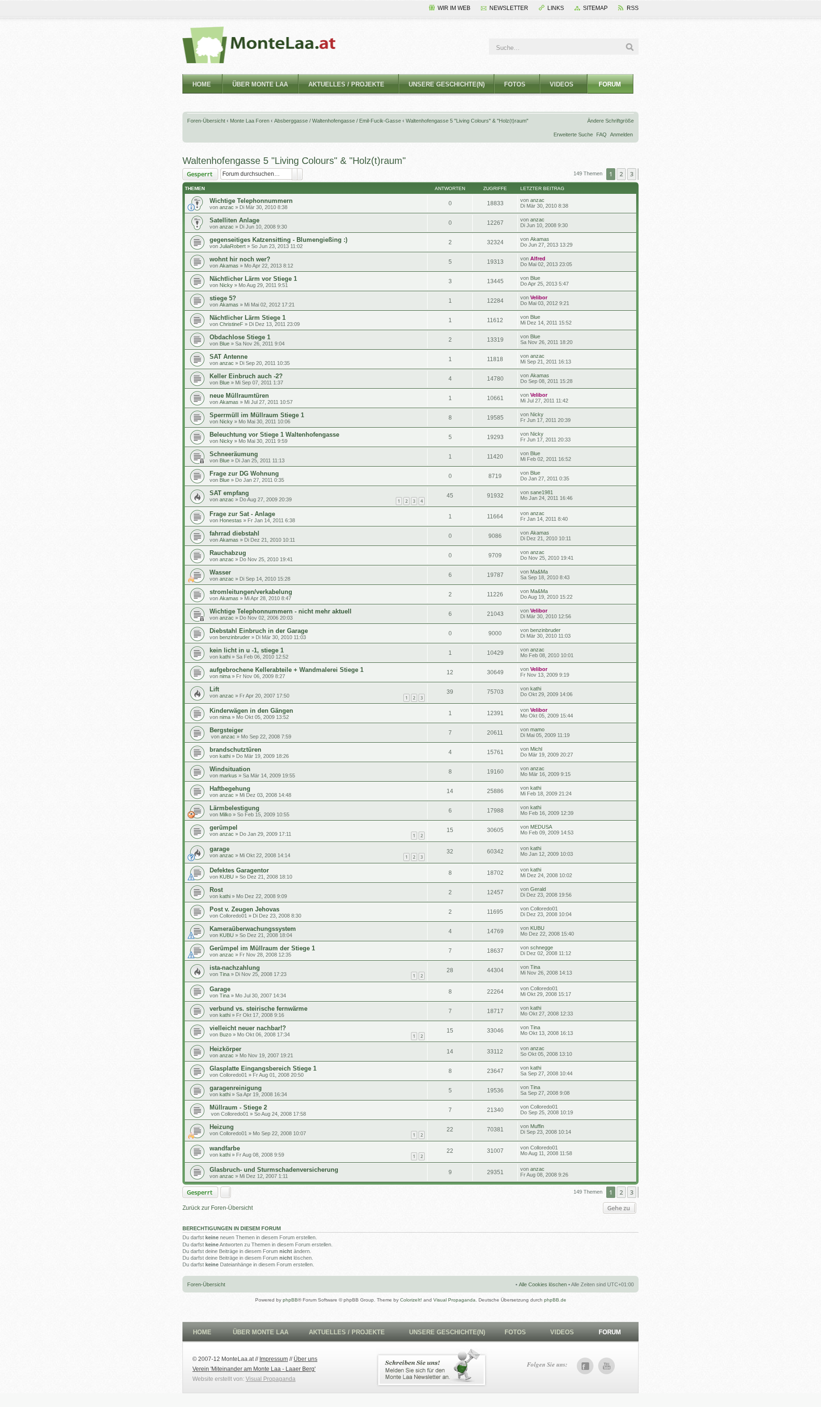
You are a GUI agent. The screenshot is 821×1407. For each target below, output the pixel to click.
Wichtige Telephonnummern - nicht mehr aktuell (281, 611)
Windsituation (230, 769)
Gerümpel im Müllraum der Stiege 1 (262, 948)
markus (228, 775)
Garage (220, 989)
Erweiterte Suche (573, 134)
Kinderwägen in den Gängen (251, 710)
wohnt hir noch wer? (240, 259)
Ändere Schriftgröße (610, 121)
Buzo (225, 1034)
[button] (638, 174)
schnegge (541, 947)
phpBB (290, 1299)
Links (555, 8)
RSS (633, 8)
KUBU (227, 877)
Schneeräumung (234, 454)
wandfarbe (225, 1148)
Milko (225, 814)
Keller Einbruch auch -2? (246, 376)
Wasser (220, 572)
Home (201, 84)
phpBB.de (555, 1299)
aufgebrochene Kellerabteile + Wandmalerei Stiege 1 (286, 669)
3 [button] (631, 174)
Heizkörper (225, 1049)
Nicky (226, 285)
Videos (561, 84)
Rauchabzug (228, 552)
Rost (216, 889)
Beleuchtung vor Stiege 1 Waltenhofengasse (274, 434)
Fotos (514, 84)
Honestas (231, 520)
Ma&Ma (539, 571)
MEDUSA (541, 827)
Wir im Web (454, 8)
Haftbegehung (230, 788)
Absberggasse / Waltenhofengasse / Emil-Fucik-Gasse (337, 121)
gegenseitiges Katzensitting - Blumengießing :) (278, 239)
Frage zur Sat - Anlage (242, 513)
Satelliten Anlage (234, 220)
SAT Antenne (229, 356)
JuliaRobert (233, 246)
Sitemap (595, 8)
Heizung (222, 1126)
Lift (214, 689)
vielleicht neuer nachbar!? (248, 1028)
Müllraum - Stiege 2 (238, 1107)
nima (225, 676)
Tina (224, 974)
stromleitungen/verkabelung (251, 591)
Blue (535, 278)
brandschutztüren (235, 749)
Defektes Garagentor (239, 870)
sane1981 (541, 492)
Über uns (305, 1359)
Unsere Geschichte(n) (447, 84)
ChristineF (231, 324)
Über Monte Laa (260, 84)
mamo (537, 729)
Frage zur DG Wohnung (244, 473)
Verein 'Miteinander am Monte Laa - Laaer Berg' (253, 1369)
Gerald (538, 889)
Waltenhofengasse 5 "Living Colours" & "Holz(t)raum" (467, 121)
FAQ (601, 134)
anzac (227, 207)
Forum (610, 84)
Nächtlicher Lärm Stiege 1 (248, 317)
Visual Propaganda (454, 1299)
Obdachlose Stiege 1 (240, 337)
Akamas (539, 239)
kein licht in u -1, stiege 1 (247, 650)
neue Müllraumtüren (239, 395)
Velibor (538, 297)
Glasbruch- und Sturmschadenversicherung (274, 1169)
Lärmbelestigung (234, 808)
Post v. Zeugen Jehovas (244, 909)
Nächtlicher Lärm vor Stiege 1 (253, 278)
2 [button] (621, 174)
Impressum (273, 1359)
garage (219, 848)
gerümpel (224, 827)
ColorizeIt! (411, 1299)
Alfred (537, 258)
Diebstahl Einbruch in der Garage (259, 630)
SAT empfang (229, 493)
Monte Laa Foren (249, 121)
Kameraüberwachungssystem (253, 928)
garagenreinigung (236, 1087)
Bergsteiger (226, 730)
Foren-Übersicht (206, 121)
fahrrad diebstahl (234, 533)
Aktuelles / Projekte (346, 84)
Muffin (537, 1126)
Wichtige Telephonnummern (251, 200)
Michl (536, 749)
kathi (225, 657)
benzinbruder (235, 637)
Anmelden (621, 134)
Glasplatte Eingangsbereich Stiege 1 (263, 1068)
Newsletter (508, 8)
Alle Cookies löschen (543, 1284)
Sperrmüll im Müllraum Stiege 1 (257, 415)
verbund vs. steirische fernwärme (258, 1008)
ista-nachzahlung (235, 967)
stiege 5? (223, 298)
